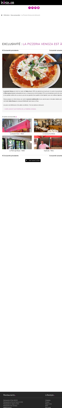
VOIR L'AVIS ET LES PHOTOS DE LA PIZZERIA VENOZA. (20, 109)
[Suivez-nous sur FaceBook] (29, 8)
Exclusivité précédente (11, 50)
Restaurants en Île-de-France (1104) (13, 402)
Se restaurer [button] (46, 7)
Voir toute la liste (34, 161)
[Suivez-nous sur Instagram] (35, 8)
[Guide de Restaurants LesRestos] (7, 2)
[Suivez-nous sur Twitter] (32, 8)
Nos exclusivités (15, 15)
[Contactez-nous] (38, 8)
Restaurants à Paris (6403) (10, 400)
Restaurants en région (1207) (11, 404)
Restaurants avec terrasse (10, 406)
